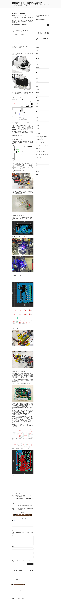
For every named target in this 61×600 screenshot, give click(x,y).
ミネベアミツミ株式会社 (18, 590)
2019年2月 (37, 108)
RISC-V (41, 139)
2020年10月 (37, 92)
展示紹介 (37, 163)
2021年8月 (37, 83)
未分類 (37, 168)
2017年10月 (37, 128)
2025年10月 (37, 47)
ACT (36, 133)
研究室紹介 (37, 171)
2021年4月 (37, 86)
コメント (13, 535)
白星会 (37, 157)
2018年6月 (37, 117)
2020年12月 (37, 89)
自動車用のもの (17, 170)
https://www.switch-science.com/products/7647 (19, 34)
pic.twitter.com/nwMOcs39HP (16, 47)
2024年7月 (37, 55)
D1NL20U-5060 (14, 167)
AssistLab (42, 133)
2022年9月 (37, 72)
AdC (39, 133)
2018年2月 (37, 122)
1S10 (24, 414)
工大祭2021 (43, 151)
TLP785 (15, 419)
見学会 (40, 157)
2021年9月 (37, 81)
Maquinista (45, 136)
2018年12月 (37, 109)
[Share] (14, 520)
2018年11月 (37, 111)
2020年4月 (37, 97)
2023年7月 (37, 61)
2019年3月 (37, 106)
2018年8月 (37, 114)
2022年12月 (37, 67)
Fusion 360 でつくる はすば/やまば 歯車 (41, 38)
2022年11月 (37, 69)
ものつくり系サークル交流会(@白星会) (41, 32)
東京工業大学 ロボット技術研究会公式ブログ (27, 3)
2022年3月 (37, 78)
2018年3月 (37, 120)
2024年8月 (37, 53)
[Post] (12, 520)
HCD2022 (37, 136)
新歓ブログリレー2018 (39, 154)
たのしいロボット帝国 (42, 142)
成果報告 (37, 165)
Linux (42, 136)
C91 (44, 133)
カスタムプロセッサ (38, 145)
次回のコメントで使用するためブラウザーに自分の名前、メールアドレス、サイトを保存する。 (22, 561)
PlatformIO (37, 139)
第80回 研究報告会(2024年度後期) (40, 19)
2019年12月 (37, 100)
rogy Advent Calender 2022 (19, 24)
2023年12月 (37, 58)
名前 (13, 546)
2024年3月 (37, 56)
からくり (37, 142)
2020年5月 (37, 95)
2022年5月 (37, 75)
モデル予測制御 (38, 148)
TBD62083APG (26, 404)
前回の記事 (14, 21)
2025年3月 (37, 50)
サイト (13, 555)
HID (40, 136)
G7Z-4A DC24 (17, 164)
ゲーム (43, 145)
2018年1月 (37, 123)
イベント (37, 162)
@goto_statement (24, 15)
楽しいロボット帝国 (46, 154)
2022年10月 (37, 70)
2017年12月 (37, 125)
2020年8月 (37, 94)
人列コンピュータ (38, 151)
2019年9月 (37, 103)
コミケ (46, 145)
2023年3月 (37, 64)
